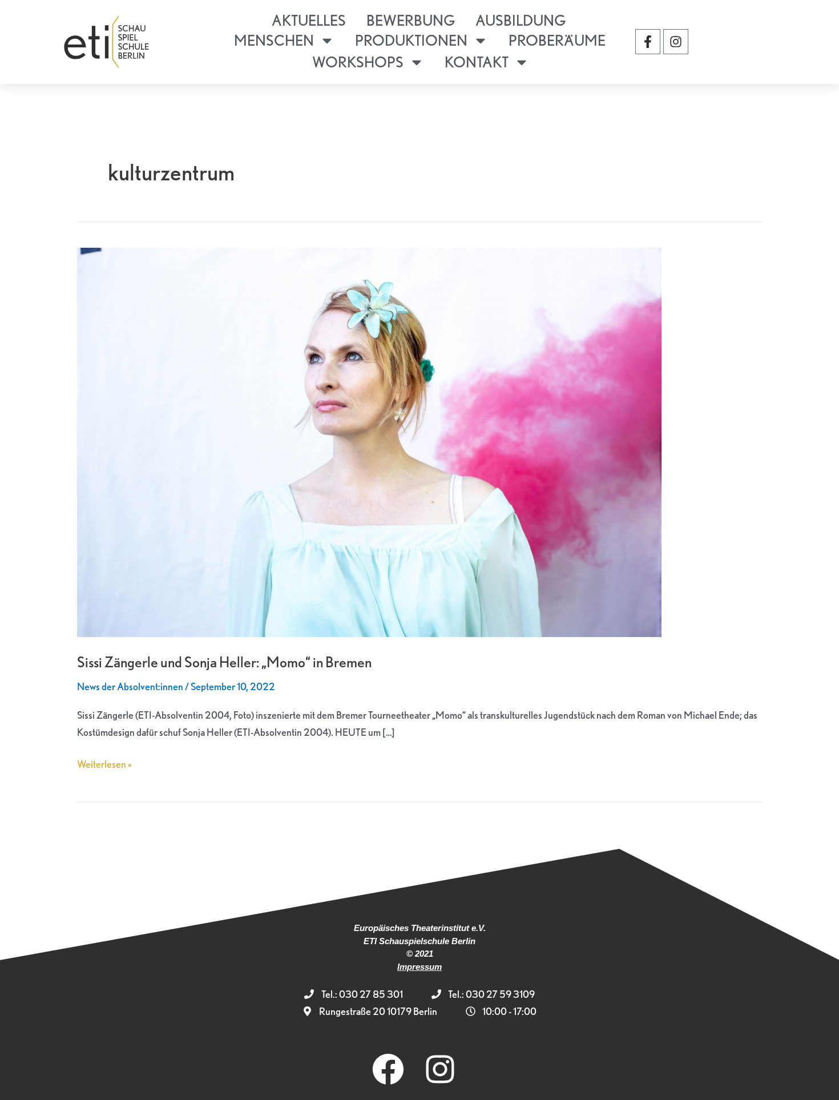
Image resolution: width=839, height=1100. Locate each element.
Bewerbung (410, 20)
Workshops (358, 62)
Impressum (419, 967)
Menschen (274, 40)
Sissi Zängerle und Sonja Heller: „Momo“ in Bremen (224, 662)
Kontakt (477, 62)
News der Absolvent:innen (130, 686)
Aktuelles (309, 20)
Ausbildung (520, 20)
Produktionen (411, 40)
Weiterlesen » (104, 763)
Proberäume (557, 40)
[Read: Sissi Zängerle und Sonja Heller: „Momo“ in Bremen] (369, 441)
